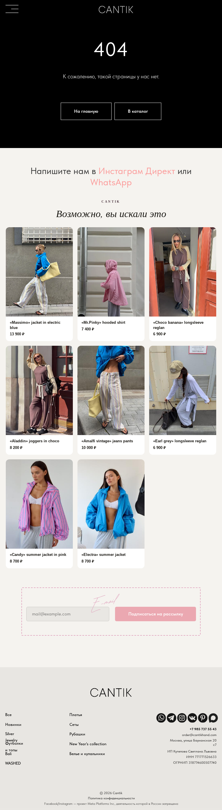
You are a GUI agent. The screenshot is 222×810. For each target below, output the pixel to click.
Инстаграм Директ (136, 427)
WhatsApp (111, 439)
